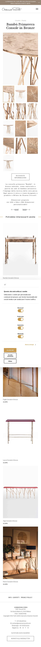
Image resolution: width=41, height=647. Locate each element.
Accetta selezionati (10, 355)
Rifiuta (10, 361)
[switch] (20, 319)
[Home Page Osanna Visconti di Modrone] (12, 8)
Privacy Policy (26, 597)
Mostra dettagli (29, 344)
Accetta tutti (10, 350)
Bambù (24, 20)
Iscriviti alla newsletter (20, 638)
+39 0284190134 (21, 621)
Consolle (17, 20)
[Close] (39, 2)
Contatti (16, 597)
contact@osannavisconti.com (21, 623)
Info (10, 597)
